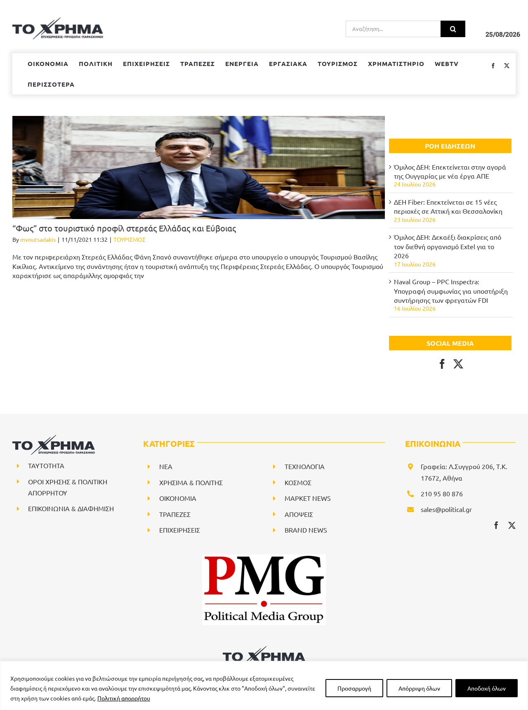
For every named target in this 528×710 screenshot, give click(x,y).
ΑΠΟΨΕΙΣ (299, 514)
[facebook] (496, 525)
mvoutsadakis (38, 239)
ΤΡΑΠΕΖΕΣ (175, 514)
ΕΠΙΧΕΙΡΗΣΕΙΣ (179, 530)
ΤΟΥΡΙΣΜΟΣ (129, 239)
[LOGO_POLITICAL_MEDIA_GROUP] (264, 558)
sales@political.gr (446, 509)
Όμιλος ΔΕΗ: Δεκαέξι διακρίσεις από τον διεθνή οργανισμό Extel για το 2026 (447, 246)
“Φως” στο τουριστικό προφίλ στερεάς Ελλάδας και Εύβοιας (124, 228)
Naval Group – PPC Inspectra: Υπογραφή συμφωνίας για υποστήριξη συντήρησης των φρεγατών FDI (451, 290)
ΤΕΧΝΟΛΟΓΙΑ (305, 466)
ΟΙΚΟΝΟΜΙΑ (177, 498)
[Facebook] (442, 364)
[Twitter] (458, 364)
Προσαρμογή (354, 688)
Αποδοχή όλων (486, 688)
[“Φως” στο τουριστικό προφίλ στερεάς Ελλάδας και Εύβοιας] (198, 167)
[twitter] (512, 525)
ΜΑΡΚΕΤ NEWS (308, 498)
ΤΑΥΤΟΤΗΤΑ (46, 465)
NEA (165, 466)
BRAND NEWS (306, 530)
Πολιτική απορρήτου (123, 698)
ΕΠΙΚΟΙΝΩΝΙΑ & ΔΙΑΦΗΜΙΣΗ (71, 508)
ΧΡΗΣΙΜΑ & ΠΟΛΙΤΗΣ (191, 482)
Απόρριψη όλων (419, 688)
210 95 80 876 (442, 493)
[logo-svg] (264, 649)
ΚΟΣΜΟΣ (298, 482)
